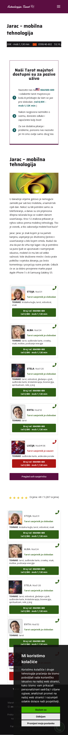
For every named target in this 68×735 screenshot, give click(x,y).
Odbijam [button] (41, 716)
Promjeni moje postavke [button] (40, 723)
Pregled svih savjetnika (34, 476)
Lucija (30, 443)
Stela (30, 366)
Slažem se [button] (41, 709)
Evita (30, 407)
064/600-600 (47, 89)
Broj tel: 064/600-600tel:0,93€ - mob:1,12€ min (34, 310)
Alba (30, 327)
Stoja (30, 289)
